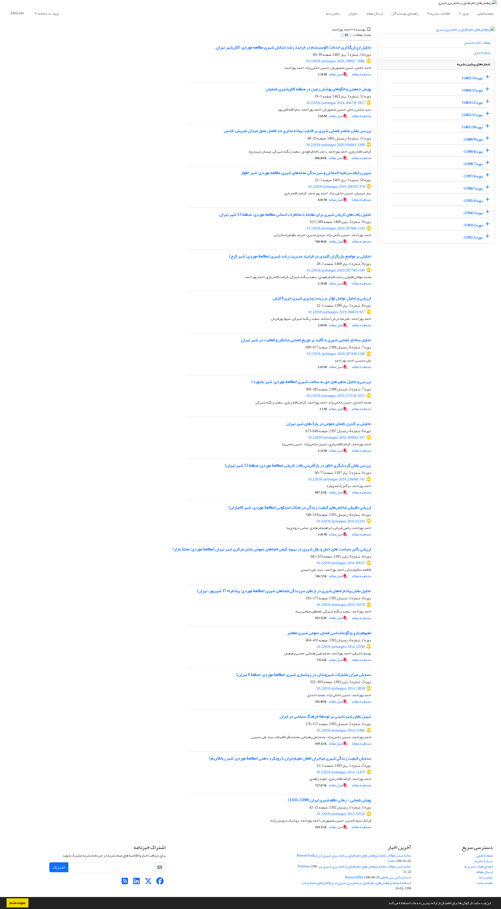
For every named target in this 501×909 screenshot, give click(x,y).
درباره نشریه (483, 860)
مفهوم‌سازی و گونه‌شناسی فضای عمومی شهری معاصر (329, 633)
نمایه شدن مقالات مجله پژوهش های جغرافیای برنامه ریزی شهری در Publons (354, 866)
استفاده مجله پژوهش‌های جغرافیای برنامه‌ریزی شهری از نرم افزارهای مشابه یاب (356, 882)
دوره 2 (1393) (473, 225)
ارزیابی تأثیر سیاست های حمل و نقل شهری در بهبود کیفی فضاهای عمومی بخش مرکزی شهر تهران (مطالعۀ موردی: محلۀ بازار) (271, 549)
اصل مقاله (330, 74)
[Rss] (124, 882)
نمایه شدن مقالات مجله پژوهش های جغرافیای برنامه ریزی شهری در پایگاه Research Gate (354, 858)
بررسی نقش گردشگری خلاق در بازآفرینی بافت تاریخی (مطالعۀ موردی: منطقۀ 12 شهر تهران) (298, 465)
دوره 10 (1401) (472, 127)
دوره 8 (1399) (473, 151)
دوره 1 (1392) (473, 237)
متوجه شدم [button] (17, 903)
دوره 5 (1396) (473, 188)
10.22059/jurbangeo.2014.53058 (340, 688)
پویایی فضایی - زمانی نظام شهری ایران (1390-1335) (329, 800)
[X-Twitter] (148, 882)
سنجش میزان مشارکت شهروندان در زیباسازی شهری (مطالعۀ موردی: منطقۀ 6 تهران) (303, 674)
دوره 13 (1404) (472, 90)
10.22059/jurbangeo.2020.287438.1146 (335, 353)
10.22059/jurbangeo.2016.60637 (340, 563)
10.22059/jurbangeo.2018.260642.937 (336, 437)
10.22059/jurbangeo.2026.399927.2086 (335, 61)
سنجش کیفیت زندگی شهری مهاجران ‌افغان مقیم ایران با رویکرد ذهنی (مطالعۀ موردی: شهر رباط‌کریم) (290, 758)
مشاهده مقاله (361, 74)
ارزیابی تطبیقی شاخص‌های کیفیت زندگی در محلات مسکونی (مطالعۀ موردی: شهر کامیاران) (300, 507)
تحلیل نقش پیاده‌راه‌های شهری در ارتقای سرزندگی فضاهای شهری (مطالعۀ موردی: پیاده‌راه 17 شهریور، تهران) (284, 591)
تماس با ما (333, 13)
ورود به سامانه (48, 13)
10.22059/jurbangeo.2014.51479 (340, 772)
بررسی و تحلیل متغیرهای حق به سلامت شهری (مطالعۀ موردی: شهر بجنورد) (311, 382)
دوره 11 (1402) (472, 114)
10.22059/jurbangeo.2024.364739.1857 (335, 102)
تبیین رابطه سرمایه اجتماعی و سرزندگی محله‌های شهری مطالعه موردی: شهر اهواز (306, 173)
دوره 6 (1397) (473, 176)
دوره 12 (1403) (472, 102)
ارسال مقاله (374, 13)
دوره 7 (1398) (473, 163)
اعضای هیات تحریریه (478, 866)
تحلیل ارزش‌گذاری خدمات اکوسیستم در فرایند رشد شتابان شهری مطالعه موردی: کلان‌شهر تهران (293, 47)
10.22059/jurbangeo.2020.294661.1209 (335, 144)
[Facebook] (160, 882)
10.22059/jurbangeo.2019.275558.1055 (335, 395)
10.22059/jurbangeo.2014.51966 (340, 730)
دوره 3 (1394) (473, 212)
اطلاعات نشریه (440, 13)
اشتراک (59, 867)
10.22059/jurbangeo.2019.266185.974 (336, 186)
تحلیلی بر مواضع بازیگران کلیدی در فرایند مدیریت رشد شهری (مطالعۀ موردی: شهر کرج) (300, 256)
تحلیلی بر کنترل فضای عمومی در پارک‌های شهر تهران (329, 424)
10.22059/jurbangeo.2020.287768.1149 (335, 270)
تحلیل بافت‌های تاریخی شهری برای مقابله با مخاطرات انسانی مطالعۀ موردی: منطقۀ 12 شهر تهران (295, 214)
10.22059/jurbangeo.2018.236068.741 (336, 479)
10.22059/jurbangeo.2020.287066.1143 (335, 228)
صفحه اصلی (485, 13)
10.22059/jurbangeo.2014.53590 (340, 646)
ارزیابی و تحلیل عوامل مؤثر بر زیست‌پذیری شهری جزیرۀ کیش (322, 298)
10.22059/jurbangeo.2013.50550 (340, 813)
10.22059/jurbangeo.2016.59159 (340, 604)
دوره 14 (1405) (472, 78)
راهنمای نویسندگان (404, 13)
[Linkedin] (136, 882)
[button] (386, 903)
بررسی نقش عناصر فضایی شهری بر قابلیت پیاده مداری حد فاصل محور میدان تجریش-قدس (297, 131)
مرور (465, 13)
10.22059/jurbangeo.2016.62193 (340, 521)
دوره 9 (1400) (473, 139)
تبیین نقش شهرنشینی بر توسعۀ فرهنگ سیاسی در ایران (325, 716)
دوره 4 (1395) (473, 200)
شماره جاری (482, 52)
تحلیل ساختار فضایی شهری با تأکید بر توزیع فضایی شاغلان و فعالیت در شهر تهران (306, 340)
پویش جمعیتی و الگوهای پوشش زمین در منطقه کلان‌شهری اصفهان (318, 89)
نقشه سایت (484, 882)
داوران (352, 13)
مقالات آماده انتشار (477, 42)
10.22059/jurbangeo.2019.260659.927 (336, 312)
